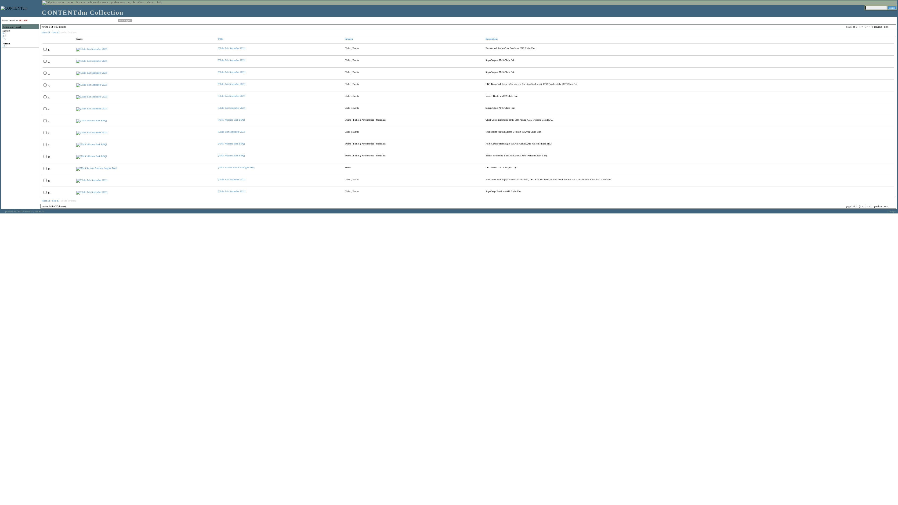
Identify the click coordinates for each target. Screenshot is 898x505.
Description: (491, 39)
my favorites (136, 2)
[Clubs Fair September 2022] (231, 48)
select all (46, 32)
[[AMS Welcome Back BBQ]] (91, 120)
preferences (118, 2)
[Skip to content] (54, 2)
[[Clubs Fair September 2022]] (91, 49)
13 (4, 46)
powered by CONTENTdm (19, 211)
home (70, 2)
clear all (55, 32)
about (150, 2)
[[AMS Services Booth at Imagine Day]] (96, 168)
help (160, 2)
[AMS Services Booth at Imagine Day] (236, 167)
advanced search (98, 2)
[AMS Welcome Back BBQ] (231, 120)
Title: (220, 39)
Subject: (349, 39)
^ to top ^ (891, 211)
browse (80, 2)
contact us (39, 211)
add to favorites (68, 32)
